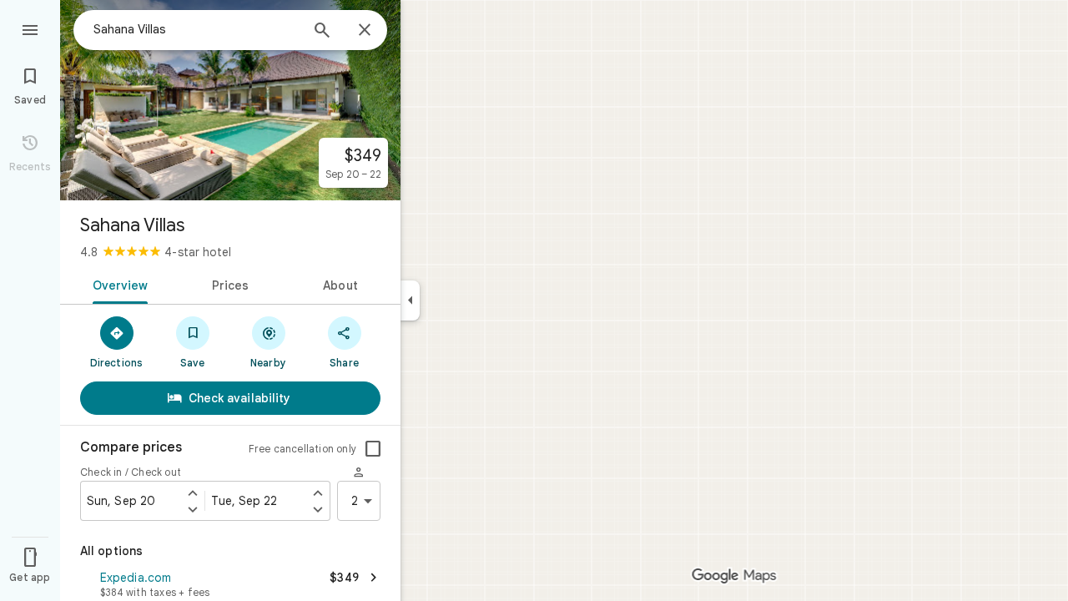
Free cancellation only (302, 448)
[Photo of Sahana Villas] (230, 100)
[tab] (117, 284)
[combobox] (196, 29)
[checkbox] (373, 449)
